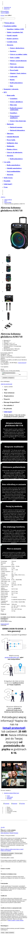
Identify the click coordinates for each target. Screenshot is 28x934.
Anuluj (2, 932)
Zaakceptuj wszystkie (6, 855)
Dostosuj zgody (18, 853)
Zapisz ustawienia (10, 932)
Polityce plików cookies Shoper (15, 920)
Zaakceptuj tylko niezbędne (7, 853)
